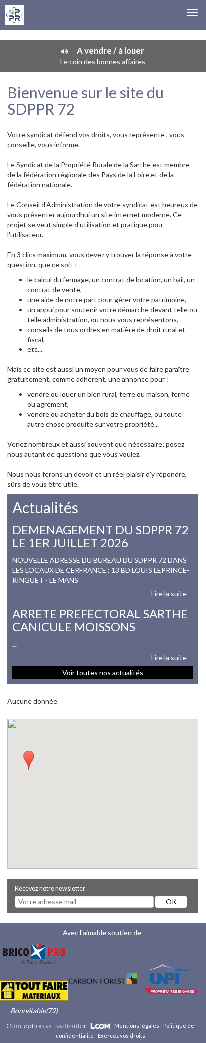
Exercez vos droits (122, 1035)
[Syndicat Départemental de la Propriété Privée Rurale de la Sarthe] (14, 15)
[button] (29, 761)
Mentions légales (137, 1025)
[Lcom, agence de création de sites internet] (58, 1025)
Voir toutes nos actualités (103, 672)
